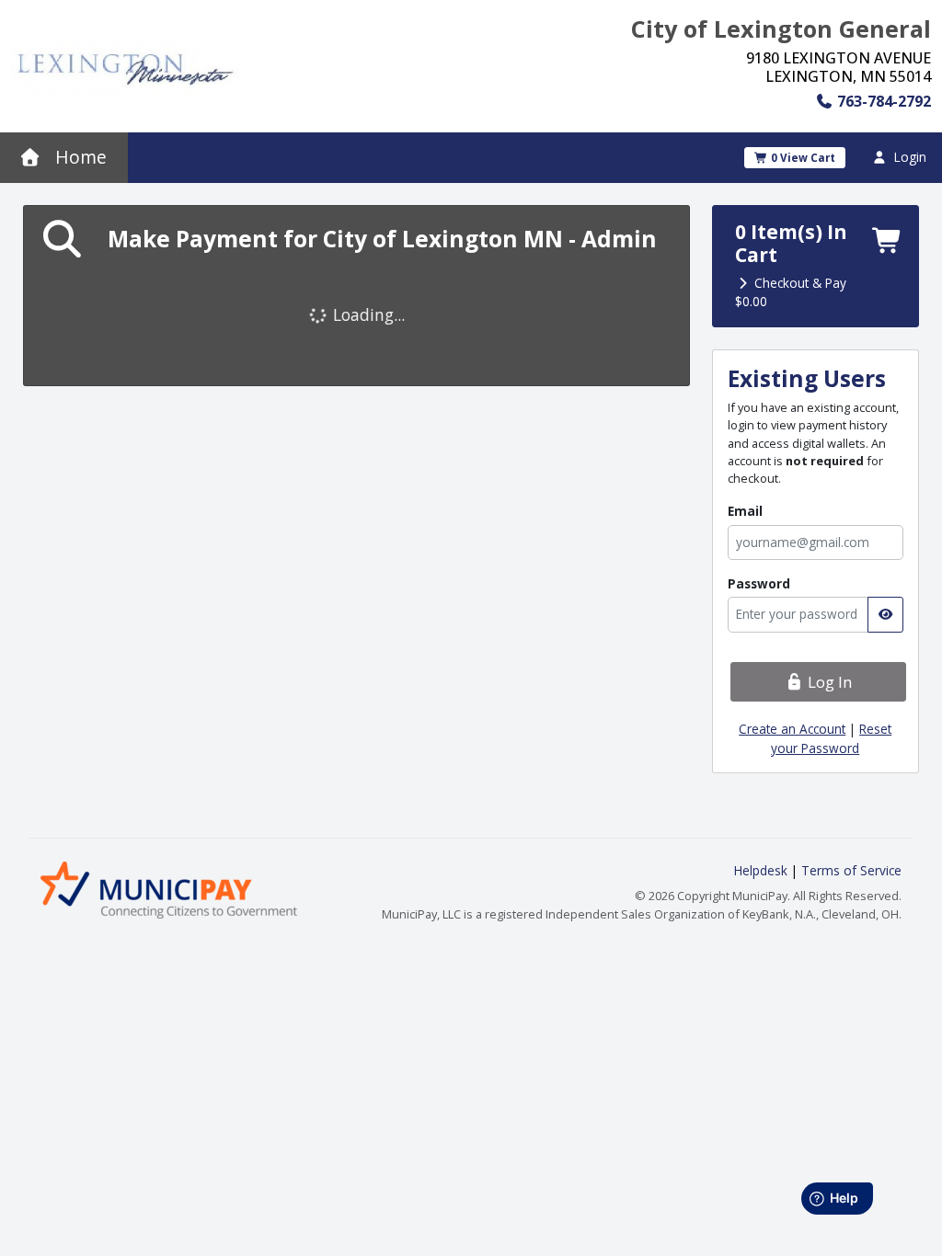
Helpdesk (762, 870)
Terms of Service (851, 870)
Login (908, 157)
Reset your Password (831, 738)
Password (759, 583)
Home (79, 156)
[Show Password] (885, 614)
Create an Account (792, 728)
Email (745, 511)
